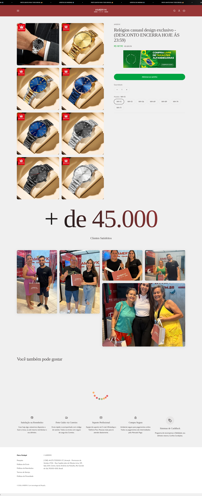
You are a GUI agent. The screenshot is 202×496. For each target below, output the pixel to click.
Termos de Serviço (23, 472)
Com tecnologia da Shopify (36, 485)
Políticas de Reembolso (25, 468)
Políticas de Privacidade (25, 476)
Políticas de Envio (23, 464)
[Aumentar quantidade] (127, 89)
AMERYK (117, 24)
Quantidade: (118, 85)
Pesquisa (20, 460)
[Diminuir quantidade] (117, 89)
